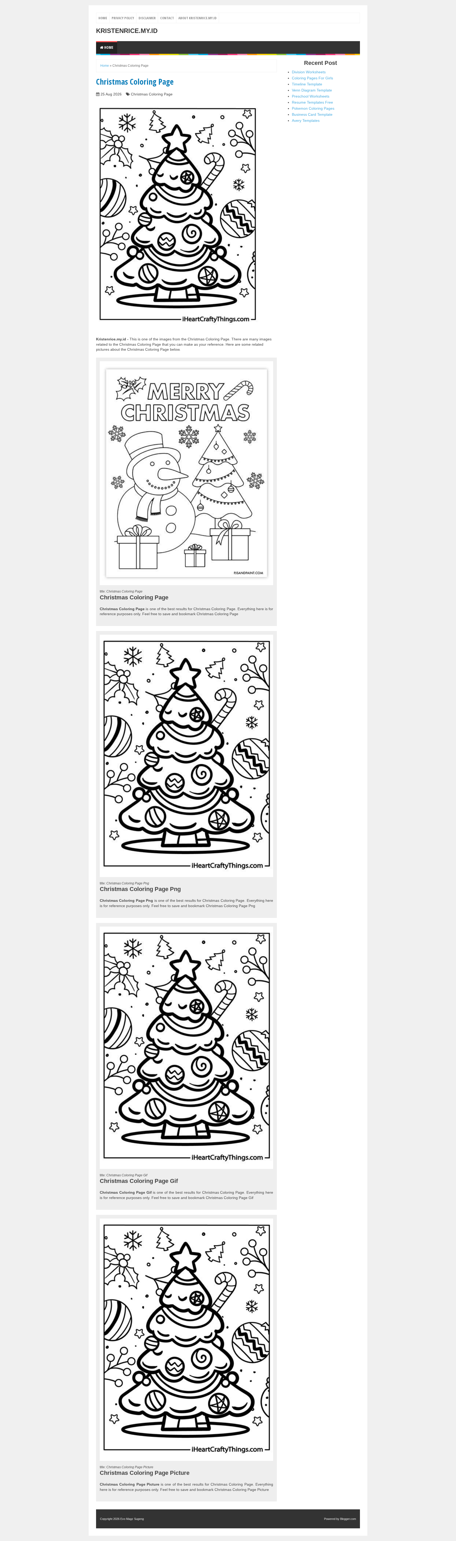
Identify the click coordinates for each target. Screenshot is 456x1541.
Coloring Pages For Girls (312, 78)
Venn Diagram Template (312, 90)
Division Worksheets (309, 72)
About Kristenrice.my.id (197, 18)
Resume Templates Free (312, 102)
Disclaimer (147, 18)
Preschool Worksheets (310, 96)
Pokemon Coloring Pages (313, 108)
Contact (167, 18)
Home (102, 18)
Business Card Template (312, 114)
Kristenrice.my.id (127, 30)
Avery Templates (306, 120)
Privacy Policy (123, 18)
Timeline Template (307, 84)
